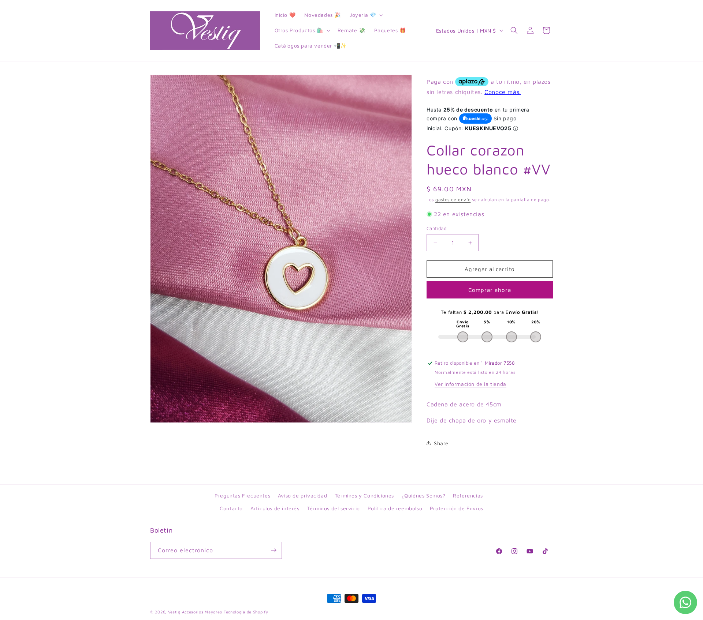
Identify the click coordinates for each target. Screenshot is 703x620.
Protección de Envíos (456, 508)
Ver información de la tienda (470, 384)
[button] (365, 15)
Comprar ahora (489, 290)
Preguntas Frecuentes (242, 495)
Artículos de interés (275, 508)
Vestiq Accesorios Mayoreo (195, 611)
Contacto (231, 508)
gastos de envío (453, 199)
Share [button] (441, 443)
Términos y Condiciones (364, 495)
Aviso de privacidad (302, 495)
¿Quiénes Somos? (424, 495)
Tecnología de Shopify (246, 611)
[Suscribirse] (273, 550)
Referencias (468, 495)
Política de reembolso (395, 508)
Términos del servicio (333, 508)
